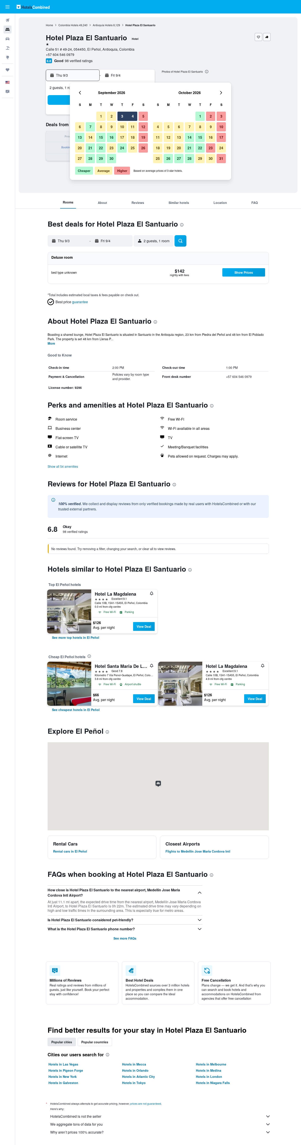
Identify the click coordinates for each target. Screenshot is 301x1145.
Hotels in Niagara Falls (213, 1082)
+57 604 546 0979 (60, 54)
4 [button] (133, 116)
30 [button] (111, 158)
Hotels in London (209, 1076)
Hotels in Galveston (63, 1082)
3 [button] (122, 116)
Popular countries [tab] (94, 1042)
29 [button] (101, 158)
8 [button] (101, 126)
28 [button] (90, 158)
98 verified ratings (79, 60)
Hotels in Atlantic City (138, 1076)
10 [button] (122, 126)
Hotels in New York (62, 1076)
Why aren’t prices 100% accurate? (77, 1132)
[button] (7, 7)
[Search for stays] (7, 29)
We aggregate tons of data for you (76, 1124)
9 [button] (112, 126)
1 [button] (101, 116)
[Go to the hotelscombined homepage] (33, 7)
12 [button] (143, 126)
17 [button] (122, 137)
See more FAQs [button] (124, 938)
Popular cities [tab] (61, 1042)
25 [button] (133, 147)
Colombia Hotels (68, 25)
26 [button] (143, 147)
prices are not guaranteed (145, 1103)
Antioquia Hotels (103, 25)
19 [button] (143, 137)
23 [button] (111, 147)
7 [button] (90, 126)
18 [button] (133, 137)
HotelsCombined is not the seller (75, 1116)
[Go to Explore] (7, 57)
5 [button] (143, 116)
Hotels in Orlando (135, 1070)
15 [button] (101, 137)
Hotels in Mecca (134, 1064)
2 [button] (112, 116)
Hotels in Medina (208, 1070)
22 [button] (101, 147)
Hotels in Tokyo (134, 1082)
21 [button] (90, 147)
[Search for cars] (7, 38)
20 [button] (80, 147)
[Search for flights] (7, 20)
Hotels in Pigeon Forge (65, 1070)
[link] (75, 637)
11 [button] (133, 126)
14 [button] (90, 137)
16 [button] (111, 137)
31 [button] (221, 158)
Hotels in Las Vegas (63, 1064)
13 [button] (80, 137)
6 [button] (80, 126)
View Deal (144, 626)
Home (49, 25)
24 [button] (122, 147)
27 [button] (80, 158)
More (51, 343)
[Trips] (7, 69)
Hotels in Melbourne (211, 1064)
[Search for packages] (7, 48)
